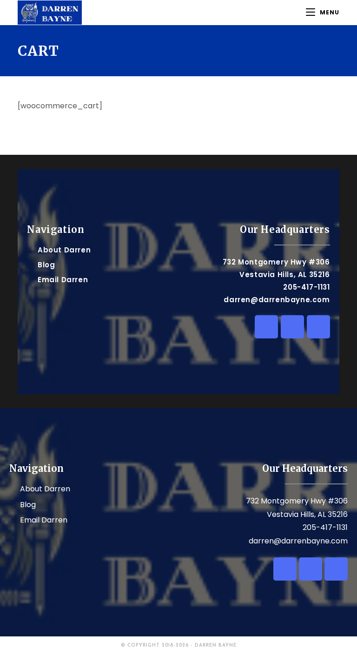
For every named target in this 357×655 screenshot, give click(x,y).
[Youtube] (318, 326)
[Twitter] (292, 326)
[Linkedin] (266, 326)
